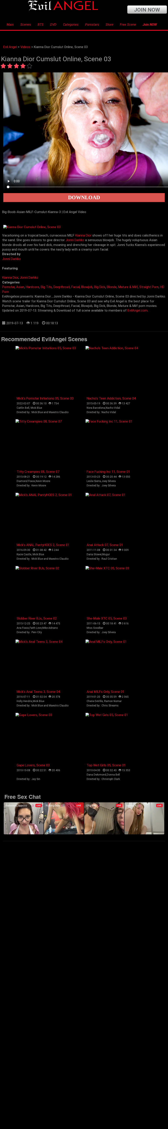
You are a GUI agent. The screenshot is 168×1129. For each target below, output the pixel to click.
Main (10, 25)
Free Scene (128, 25)
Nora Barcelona (96, 407)
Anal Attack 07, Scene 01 (105, 545)
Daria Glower (94, 554)
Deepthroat (61, 287)
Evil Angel (10, 47)
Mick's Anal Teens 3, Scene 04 (38, 692)
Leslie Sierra (94, 481)
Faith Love (36, 627)
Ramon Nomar (113, 701)
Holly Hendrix (24, 701)
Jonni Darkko (75, 240)
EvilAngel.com (137, 310)
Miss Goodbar (95, 627)
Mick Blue (36, 407)
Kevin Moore (43, 481)
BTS (41, 25)
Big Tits (46, 287)
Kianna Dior (83, 235)
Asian (20, 287)
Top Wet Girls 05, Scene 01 (106, 765)
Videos (25, 47)
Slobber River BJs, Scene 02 (37, 618)
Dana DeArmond (96, 774)
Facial (75, 287)
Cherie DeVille (95, 701)
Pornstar (8, 287)
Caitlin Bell (23, 407)
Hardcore (32, 287)
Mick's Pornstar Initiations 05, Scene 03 (45, 398)
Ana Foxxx (23, 627)
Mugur (106, 554)
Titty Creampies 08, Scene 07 (38, 472)
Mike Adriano (50, 627)
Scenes (25, 25)
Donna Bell (113, 774)
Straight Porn (149, 287)
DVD (53, 25)
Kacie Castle (24, 554)
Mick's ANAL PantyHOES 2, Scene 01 (43, 545)
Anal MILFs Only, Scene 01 (105, 692)
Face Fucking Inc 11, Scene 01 (108, 472)
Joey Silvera (109, 481)
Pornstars (92, 25)
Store (109, 25)
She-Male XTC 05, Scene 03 (107, 618)
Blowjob (87, 287)
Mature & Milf (128, 287)
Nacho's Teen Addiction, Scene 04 (111, 398)
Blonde (112, 287)
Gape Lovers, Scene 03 (33, 765)
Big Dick (99, 287)
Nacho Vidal (113, 407)
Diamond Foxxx (26, 481)
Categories (71, 25)
